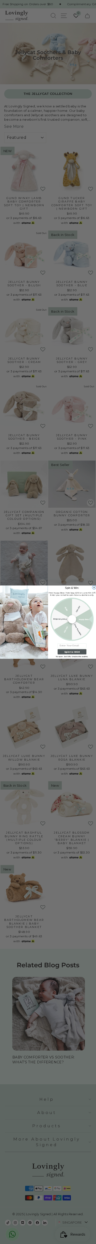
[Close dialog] (94, 587)
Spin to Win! (72, 651)
